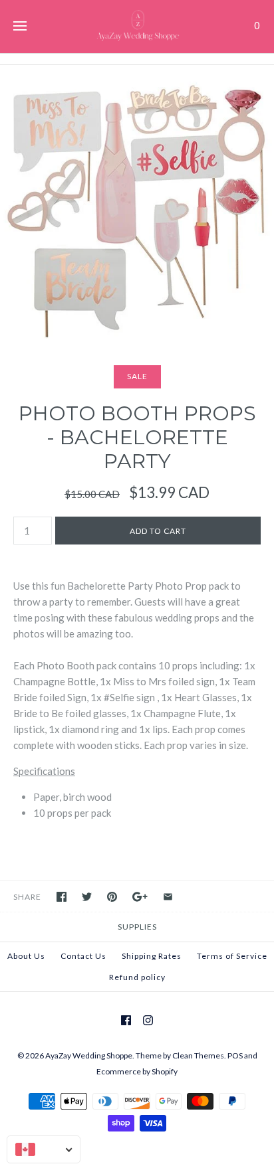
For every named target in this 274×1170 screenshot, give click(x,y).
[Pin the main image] (112, 897)
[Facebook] (126, 1020)
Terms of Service (232, 956)
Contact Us (83, 956)
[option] (137, 202)
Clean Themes (198, 1055)
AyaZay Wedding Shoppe (88, 1055)
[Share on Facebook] (62, 897)
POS (235, 1055)
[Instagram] (148, 1020)
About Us (26, 956)
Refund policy (137, 977)
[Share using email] (168, 897)
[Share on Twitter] (87, 897)
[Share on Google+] (140, 897)
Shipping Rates (152, 956)
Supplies (137, 927)
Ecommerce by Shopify (137, 1071)
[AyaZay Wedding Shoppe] (137, 26)
